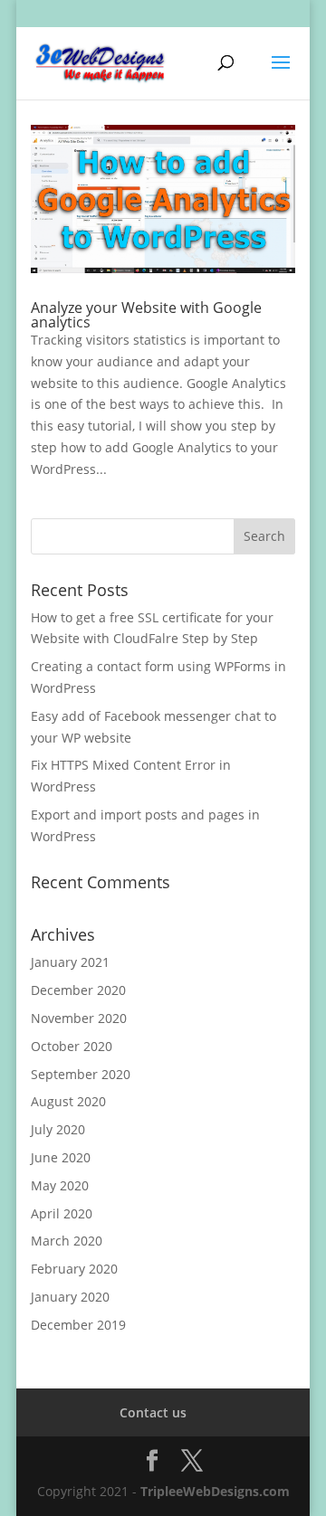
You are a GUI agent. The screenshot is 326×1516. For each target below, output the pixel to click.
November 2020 (79, 1018)
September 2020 (80, 1074)
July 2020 (58, 1129)
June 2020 (61, 1157)
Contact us (153, 1412)
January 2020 (70, 1296)
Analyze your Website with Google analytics (146, 315)
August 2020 (68, 1101)
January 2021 (70, 962)
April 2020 (61, 1213)
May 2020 (60, 1185)
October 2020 (71, 1046)
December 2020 (78, 990)
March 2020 (66, 1240)
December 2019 (78, 1324)
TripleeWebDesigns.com (215, 1491)
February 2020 (74, 1268)
